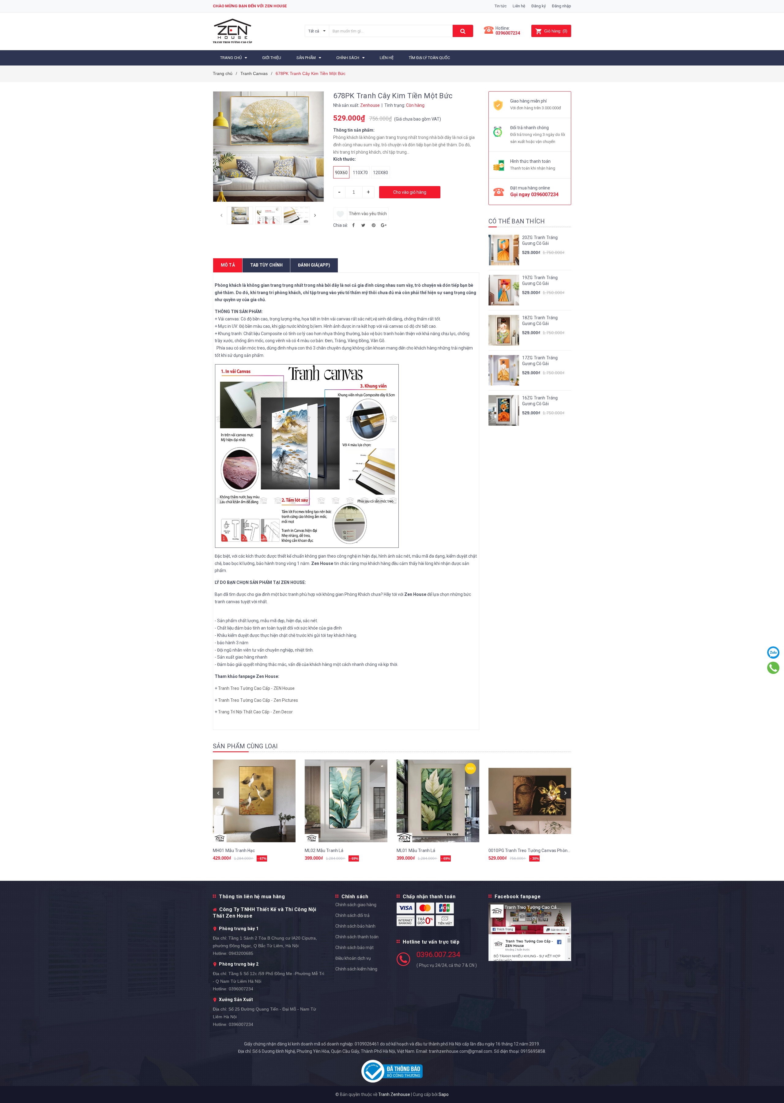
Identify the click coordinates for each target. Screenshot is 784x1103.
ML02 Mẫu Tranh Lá (324, 850)
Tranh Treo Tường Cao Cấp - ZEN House (256, 688)
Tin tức (501, 6)
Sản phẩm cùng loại (245, 746)
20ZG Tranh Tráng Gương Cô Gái (540, 240)
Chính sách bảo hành (355, 926)
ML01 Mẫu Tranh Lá (416, 850)
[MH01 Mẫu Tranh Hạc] (254, 801)
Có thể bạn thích (516, 221)
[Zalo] (773, 652)
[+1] (384, 225)
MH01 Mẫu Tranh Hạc (234, 850)
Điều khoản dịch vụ (353, 958)
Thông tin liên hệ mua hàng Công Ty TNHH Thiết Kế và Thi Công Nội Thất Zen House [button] (264, 906)
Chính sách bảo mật (354, 947)
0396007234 (508, 33)
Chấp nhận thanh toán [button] (429, 896)
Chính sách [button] (354, 896)
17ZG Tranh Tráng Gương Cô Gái (540, 360)
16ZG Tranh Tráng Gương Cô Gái (540, 400)
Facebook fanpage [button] (518, 896)
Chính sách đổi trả (352, 915)
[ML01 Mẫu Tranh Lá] (438, 801)
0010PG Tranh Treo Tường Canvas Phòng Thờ (533, 850)
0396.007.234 (438, 954)
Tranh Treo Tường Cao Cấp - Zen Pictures (258, 700)
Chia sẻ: (340, 225)
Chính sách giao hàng (355, 904)
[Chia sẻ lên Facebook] (353, 225)
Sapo (444, 1094)
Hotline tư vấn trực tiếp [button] (431, 942)
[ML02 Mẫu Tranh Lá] (346, 801)
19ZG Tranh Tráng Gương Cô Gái (540, 280)
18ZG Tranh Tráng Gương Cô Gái (540, 320)
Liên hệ (519, 6)
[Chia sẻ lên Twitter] (363, 225)
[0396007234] (773, 668)
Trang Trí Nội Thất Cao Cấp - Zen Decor (255, 711)
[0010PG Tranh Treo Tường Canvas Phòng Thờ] (529, 801)
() (555, 31)
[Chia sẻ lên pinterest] (374, 225)
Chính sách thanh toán (357, 936)
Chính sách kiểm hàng (356, 969)
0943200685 (241, 953)
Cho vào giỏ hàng (409, 192)
